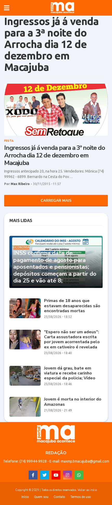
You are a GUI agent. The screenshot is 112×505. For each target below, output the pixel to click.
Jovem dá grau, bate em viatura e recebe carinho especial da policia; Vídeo (69, 373)
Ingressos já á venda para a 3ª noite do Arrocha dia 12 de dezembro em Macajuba (54, 155)
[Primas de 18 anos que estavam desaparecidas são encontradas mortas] (25, 308)
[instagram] (67, 475)
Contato (59, 496)
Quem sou (41, 496)
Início (25, 496)
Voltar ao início (87, 490)
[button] (6, 7)
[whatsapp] (78, 475)
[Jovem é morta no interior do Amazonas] (25, 407)
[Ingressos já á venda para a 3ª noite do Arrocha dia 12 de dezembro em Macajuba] (56, 110)
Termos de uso (80, 496)
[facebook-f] (33, 475)
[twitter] (44, 475)
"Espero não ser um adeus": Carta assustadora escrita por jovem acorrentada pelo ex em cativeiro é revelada (72, 340)
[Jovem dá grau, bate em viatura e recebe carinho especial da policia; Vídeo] (25, 376)
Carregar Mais (56, 200)
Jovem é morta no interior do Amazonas (72, 402)
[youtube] (56, 475)
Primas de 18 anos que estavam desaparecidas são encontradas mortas (72, 305)
